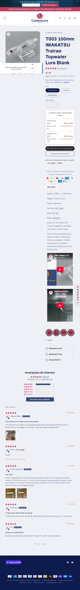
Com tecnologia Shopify (32, 580)
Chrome (66, 90)
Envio (47, 76)
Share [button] (50, 340)
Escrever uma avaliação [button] (40, 399)
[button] (4, 18)
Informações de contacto (54, 582)
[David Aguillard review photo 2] (22, 493)
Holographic (52, 95)
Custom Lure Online (19, 580)
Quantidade (50, 100)
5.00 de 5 (45, 377)
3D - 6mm (59, 208)
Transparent (52, 90)
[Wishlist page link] (60, 18)
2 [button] (38, 544)
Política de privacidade (65, 580)
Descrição (51, 187)
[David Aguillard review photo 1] (11, 493)
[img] (11, 413)
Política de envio (39, 582)
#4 (57, 213)
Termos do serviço (25, 582)
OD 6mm (56, 218)
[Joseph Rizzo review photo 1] (11, 435)
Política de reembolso (49, 580)
